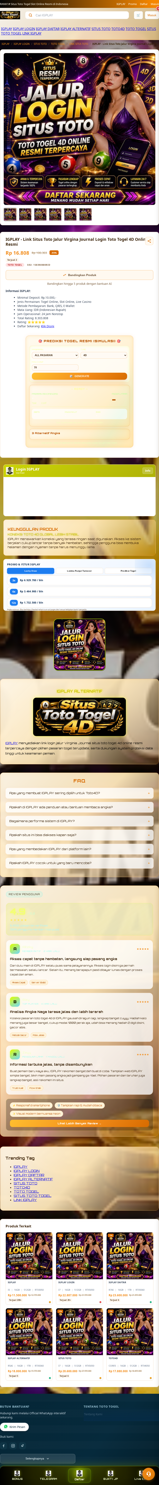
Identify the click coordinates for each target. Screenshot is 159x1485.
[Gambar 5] (70, 214)
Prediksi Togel (128, 571)
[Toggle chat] (148, 1474)
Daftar (144, 4)
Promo (132, 4)
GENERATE (79, 376)
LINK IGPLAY (31, 33)
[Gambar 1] (10, 214)
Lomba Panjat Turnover (79, 571)
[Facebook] (3, 1445)
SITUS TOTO (101, 29)
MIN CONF (37, 362)
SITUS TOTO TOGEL (32, 1196)
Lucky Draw (30, 571)
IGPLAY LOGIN (24, 29)
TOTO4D (118, 29)
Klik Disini (47, 326)
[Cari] (30, 15)
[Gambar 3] (40, 214)
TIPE (83, 349)
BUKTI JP (110, 1478)
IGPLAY (121, 4)
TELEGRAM (48, 1478)
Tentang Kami (93, 1414)
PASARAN (37, 349)
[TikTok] (22, 1445)
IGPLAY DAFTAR (48, 29)
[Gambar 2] (25, 214)
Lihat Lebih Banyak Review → (79, 1123)
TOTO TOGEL (136, 29)
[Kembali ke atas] (149, 1463)
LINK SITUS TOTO (78, 43)
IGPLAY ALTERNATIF (75, 29)
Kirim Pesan (17, 1427)
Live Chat (141, 1478)
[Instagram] (13, 1445)
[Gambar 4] (55, 214)
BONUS (17, 1478)
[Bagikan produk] (149, 241)
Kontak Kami (92, 1421)
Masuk (155, 4)
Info (147, 470)
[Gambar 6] (85, 214)
